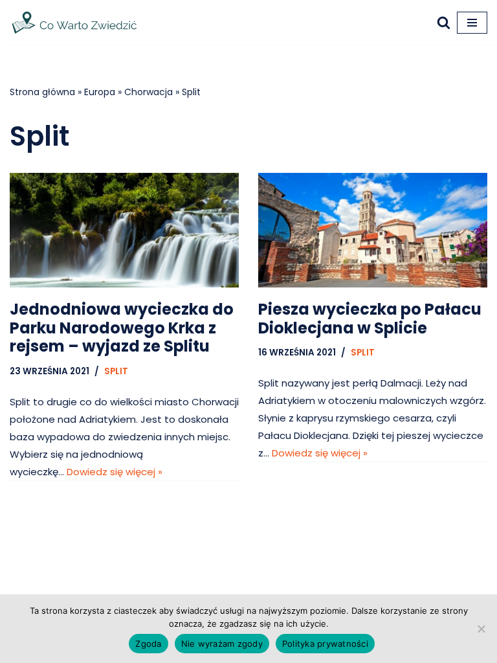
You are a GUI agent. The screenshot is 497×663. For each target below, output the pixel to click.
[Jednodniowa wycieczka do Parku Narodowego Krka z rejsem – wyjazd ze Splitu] (124, 230)
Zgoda (148, 643)
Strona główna (42, 91)
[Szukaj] (443, 22)
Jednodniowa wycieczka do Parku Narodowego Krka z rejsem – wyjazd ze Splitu (122, 327)
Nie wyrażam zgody (222, 643)
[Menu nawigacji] (472, 23)
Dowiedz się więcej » (114, 471)
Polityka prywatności (325, 643)
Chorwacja (148, 91)
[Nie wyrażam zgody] (480, 628)
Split (116, 371)
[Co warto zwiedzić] (74, 22)
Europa (99, 91)
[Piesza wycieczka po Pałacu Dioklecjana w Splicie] (372, 230)
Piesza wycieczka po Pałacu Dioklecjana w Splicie (369, 318)
